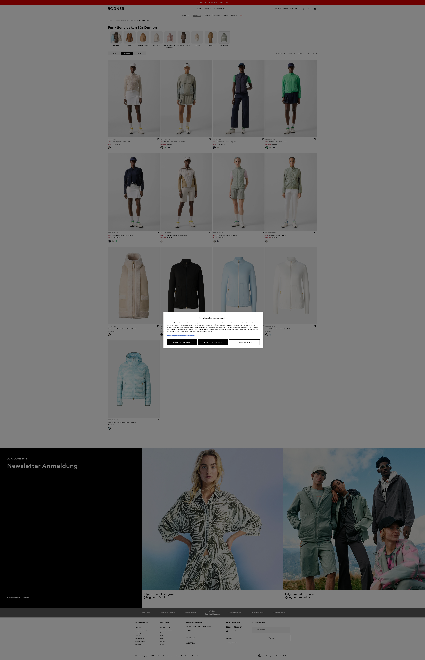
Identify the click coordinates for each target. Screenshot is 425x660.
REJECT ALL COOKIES (181, 342)
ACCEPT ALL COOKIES (213, 342)
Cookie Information (189, 335)
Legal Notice (179, 335)
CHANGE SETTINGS (244, 342)
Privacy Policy (171, 335)
